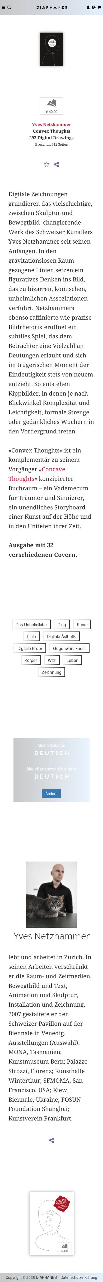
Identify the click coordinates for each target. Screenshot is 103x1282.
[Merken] (47, 165)
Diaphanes (51, 7)
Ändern (51, 793)
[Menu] (4, 7)
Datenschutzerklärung (78, 1277)
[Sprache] (94, 7)
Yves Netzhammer (51, 124)
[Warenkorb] (99, 7)
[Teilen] (56, 165)
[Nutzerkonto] (88, 7)
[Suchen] (9, 7)
